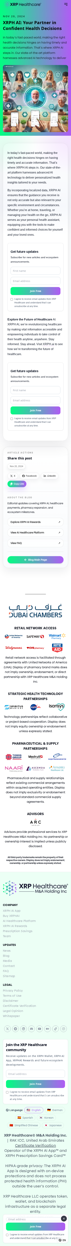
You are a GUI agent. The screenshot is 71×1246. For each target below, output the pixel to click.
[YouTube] (39, 1029)
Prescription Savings (17, 931)
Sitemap (9, 976)
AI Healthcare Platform (19, 921)
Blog (6, 956)
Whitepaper (11, 1016)
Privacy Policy (13, 991)
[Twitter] (7, 1029)
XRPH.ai (48, 344)
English (34, 1110)
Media (7, 961)
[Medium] (47, 1029)
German (55, 1110)
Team (7, 936)
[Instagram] (63, 1029)
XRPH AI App (11, 911)
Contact (9, 966)
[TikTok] (55, 1029)
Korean (46, 1118)
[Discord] (31, 1029)
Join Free (35, 1226)
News (7, 951)
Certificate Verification (19, 1006)
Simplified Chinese (23, 1125)
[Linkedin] (23, 1029)
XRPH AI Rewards (15, 926)
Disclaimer (10, 1001)
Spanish (25, 1118)
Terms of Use (12, 996)
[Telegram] (15, 1029)
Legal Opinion (13, 1011)
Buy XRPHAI (11, 916)
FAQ (6, 971)
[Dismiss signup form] (64, 1219)
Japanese (53, 1125)
